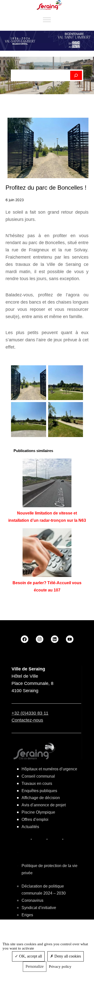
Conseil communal (38, 776)
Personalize (35, 966)
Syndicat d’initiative (39, 908)
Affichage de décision (41, 798)
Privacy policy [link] (60, 967)
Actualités (30, 827)
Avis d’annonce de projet (44, 805)
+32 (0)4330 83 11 (30, 713)
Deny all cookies (67, 956)
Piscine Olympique (38, 812)
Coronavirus (32, 900)
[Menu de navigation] (47, 19)
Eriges (27, 915)
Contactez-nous (27, 720)
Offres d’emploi (35, 819)
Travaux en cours (37, 783)
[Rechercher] (76, 75)
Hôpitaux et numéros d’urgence (49, 769)
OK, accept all (30, 956)
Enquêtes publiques (39, 791)
